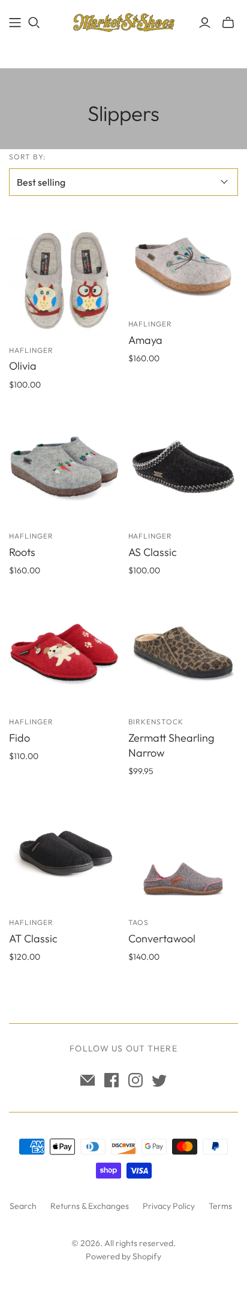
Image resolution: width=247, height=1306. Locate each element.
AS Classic (152, 552)
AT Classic (33, 938)
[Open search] (34, 23)
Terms (220, 1206)
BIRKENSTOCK (156, 721)
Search (23, 1206)
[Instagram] (135, 1080)
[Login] (204, 22)
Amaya (145, 340)
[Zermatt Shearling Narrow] (183, 652)
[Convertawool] (183, 854)
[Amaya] (183, 268)
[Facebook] (111, 1080)
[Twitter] (159, 1080)
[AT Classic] (64, 854)
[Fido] (64, 652)
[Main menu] (15, 23)
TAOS (138, 922)
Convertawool (161, 938)
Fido (19, 738)
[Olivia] (64, 281)
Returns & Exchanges (89, 1206)
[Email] (87, 1080)
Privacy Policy (169, 1206)
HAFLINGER (31, 350)
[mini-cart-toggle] (228, 22)
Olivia (23, 366)
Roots (22, 552)
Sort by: (27, 156)
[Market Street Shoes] (123, 20)
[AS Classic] (183, 467)
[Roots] (64, 467)
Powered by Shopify (123, 1256)
